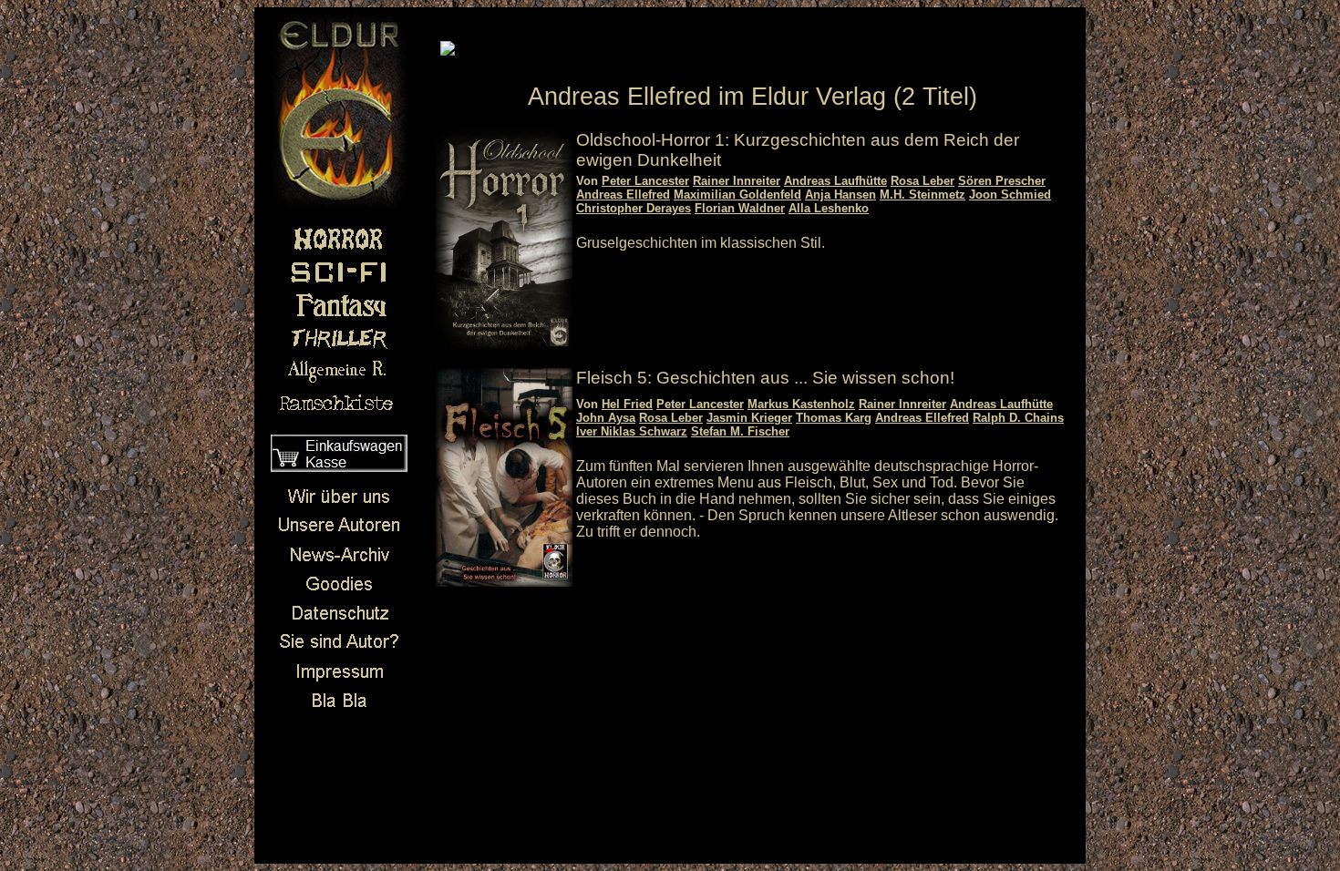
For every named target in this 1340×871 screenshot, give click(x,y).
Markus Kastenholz (801, 404)
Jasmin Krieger (749, 418)
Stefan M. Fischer (740, 431)
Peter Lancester (645, 181)
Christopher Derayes (633, 208)
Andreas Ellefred (623, 194)
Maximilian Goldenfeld (737, 194)
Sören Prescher (1002, 181)
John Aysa (605, 418)
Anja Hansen (840, 194)
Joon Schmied (1010, 194)
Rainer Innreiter (736, 181)
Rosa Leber (922, 181)
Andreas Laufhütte (835, 181)
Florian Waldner (740, 208)
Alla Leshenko (829, 208)
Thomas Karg (833, 418)
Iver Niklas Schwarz (631, 431)
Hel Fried (627, 404)
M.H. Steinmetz (922, 194)
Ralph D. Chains (1018, 418)
